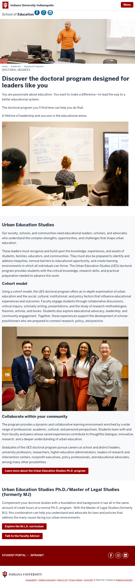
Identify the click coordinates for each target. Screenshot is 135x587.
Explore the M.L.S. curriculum (24, 526)
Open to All (62, 580)
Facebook (37, 12)
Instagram (43, 12)
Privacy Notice (75, 580)
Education (18, 14)
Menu (127, 4)
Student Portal (14, 555)
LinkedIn (50, 12)
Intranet (37, 555)
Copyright (88, 580)
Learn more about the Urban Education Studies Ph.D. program (45, 471)
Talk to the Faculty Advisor (22, 536)
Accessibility (31, 580)
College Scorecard (47, 580)
